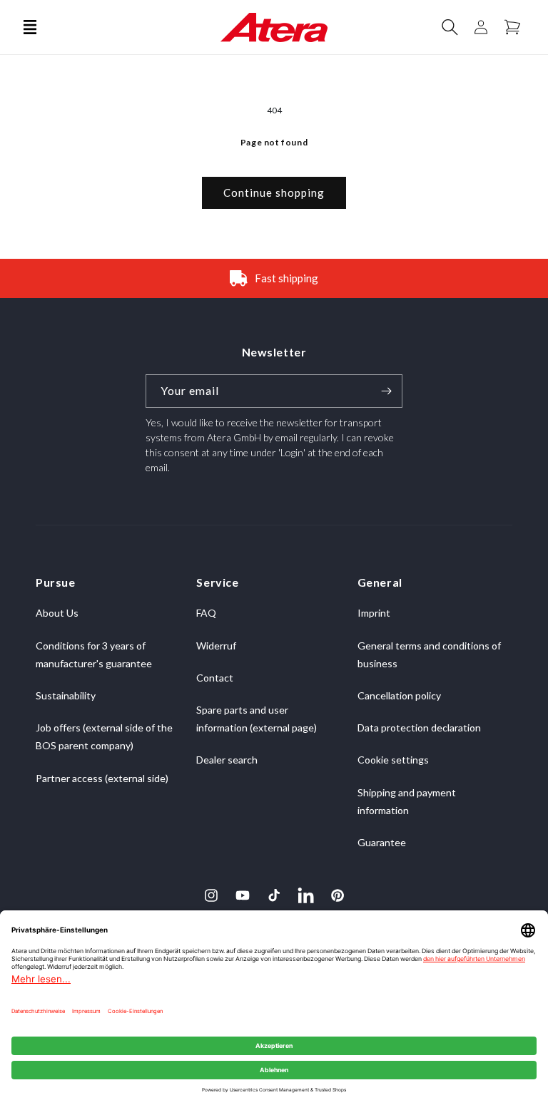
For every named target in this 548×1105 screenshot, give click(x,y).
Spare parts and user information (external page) (256, 719)
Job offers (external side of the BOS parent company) (104, 736)
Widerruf (216, 645)
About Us (57, 613)
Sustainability (66, 695)
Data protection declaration (419, 727)
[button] (30, 27)
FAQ (206, 613)
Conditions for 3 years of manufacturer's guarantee (94, 654)
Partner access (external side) (102, 778)
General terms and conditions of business (429, 654)
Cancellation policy (399, 695)
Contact (214, 678)
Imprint (373, 613)
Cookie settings (393, 760)
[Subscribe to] (386, 391)
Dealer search (227, 760)
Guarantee (381, 842)
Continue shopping (274, 192)
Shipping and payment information (406, 801)
